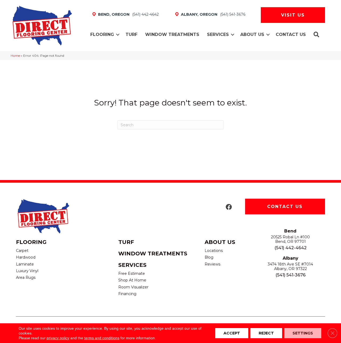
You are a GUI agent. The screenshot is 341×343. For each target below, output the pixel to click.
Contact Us (291, 34)
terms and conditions (101, 338)
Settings (303, 333)
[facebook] (229, 207)
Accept (232, 333)
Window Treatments (172, 34)
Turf (131, 34)
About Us (252, 34)
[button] (117, 34)
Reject (266, 333)
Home (15, 56)
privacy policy (58, 338)
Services (218, 34)
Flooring (102, 34)
